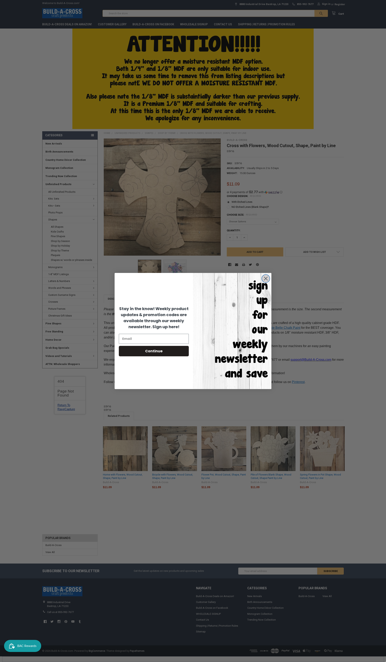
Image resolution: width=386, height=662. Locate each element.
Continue (154, 351)
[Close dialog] (266, 279)
